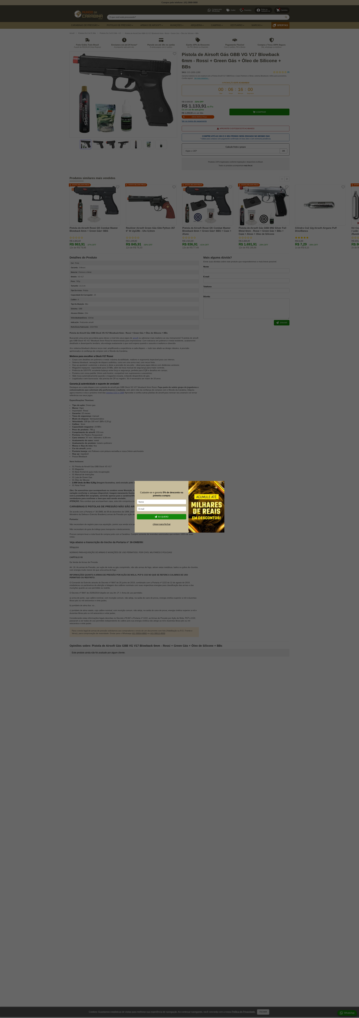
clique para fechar (162, 524)
